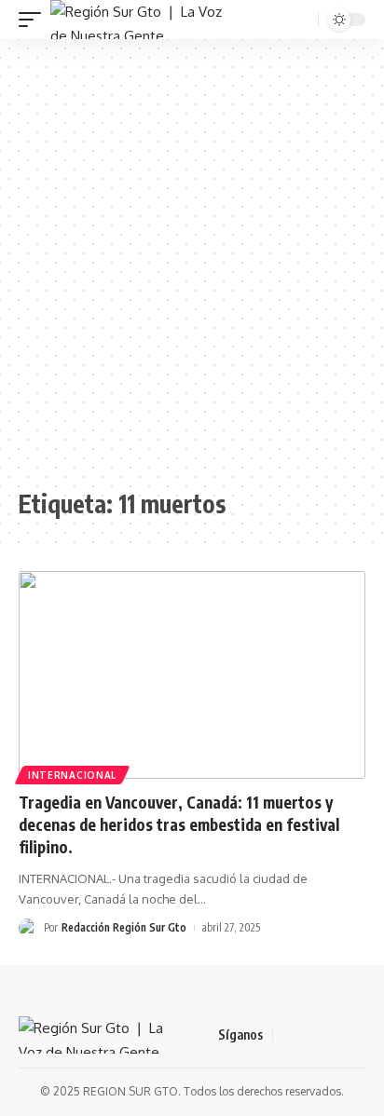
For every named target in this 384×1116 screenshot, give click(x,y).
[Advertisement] (192, 264)
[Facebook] (288, 1035)
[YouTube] (332, 1035)
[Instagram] (355, 1035)
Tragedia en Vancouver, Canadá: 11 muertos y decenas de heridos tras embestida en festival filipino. (179, 824)
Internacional (72, 775)
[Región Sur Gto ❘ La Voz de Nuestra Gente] (136, 19)
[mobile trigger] (34, 19)
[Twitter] (310, 1035)
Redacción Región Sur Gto (124, 927)
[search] (302, 20)
